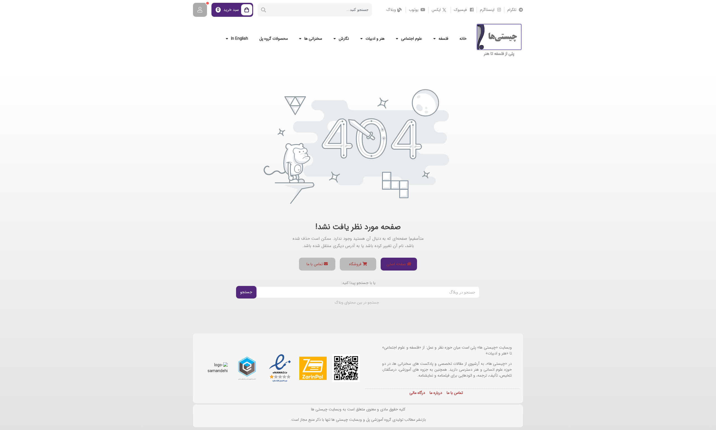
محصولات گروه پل (273, 39)
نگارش (344, 39)
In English (239, 39)
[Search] (263, 10)
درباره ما (436, 393)
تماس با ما (315, 264)
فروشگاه (355, 264)
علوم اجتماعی (411, 39)
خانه (463, 39)
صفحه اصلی (397, 264)
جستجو (246, 292)
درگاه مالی (417, 393)
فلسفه (443, 39)
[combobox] (320, 10)
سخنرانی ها (313, 39)
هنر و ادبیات (375, 39)
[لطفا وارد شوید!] (200, 10)
